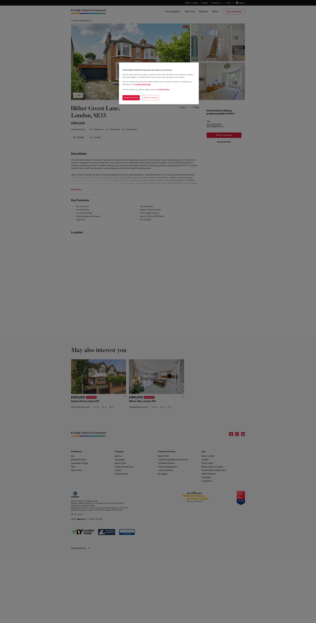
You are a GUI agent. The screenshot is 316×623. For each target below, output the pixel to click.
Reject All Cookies (151, 97)
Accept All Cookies (131, 97)
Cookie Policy (163, 89)
